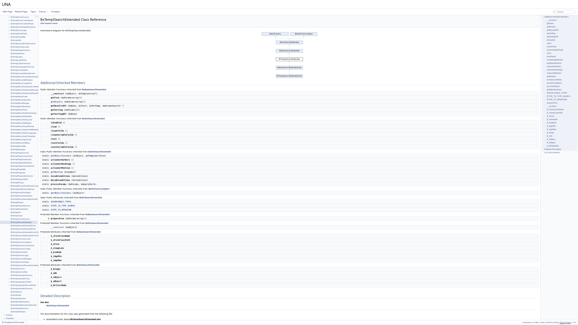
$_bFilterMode (553, 146)
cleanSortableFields (555, 50)
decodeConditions (554, 83)
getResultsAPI (552, 30)
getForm (550, 23)
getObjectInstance (61, 156)
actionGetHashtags (554, 70)
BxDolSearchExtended (93, 118)
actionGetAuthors (554, 66)
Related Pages (21, 12)
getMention (57, 172)
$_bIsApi (550, 133)
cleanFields (551, 47)
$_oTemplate (552, 119)
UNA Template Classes (49, 23)
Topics (33, 12)
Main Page (7, 12)
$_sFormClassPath (554, 113)
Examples (55, 12)
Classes (42, 12)
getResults (57, 102)
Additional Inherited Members (556, 17)
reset (549, 53)
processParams (553, 86)
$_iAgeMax (551, 129)
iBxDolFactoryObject (98, 188)
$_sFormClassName (555, 109)
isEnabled (551, 40)
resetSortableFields (555, 60)
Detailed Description (552, 149)
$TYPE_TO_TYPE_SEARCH (63, 205)
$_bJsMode (551, 123)
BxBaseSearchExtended (94, 89)
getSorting (551, 33)
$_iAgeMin (551, 126)
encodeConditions (554, 80)
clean (549, 43)
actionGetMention (554, 73)
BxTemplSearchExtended (13, 322)
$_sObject (551, 139)
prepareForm (552, 103)
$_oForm (550, 116)
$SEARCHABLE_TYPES (61, 201)
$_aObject (551, 143)
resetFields (551, 57)
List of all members (552, 153)
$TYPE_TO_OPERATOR (61, 210)
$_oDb (549, 136)
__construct (57, 227)
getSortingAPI (552, 37)
